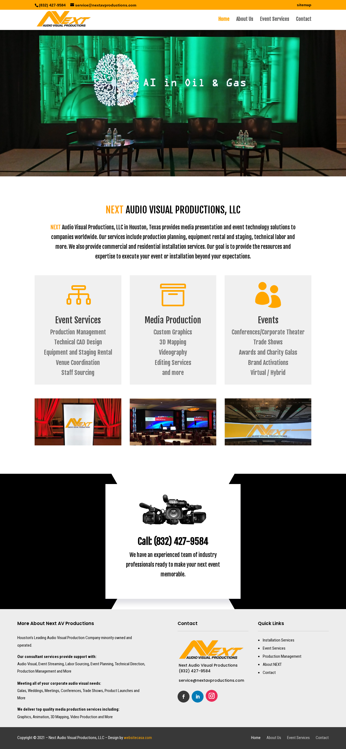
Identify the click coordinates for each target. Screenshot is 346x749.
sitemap (304, 5)
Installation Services (278, 640)
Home (223, 19)
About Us (244, 19)
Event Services (274, 19)
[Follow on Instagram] (212, 696)
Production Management (282, 656)
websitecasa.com (138, 737)
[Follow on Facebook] (183, 697)
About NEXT (272, 664)
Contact (303, 19)
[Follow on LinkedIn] (198, 697)
